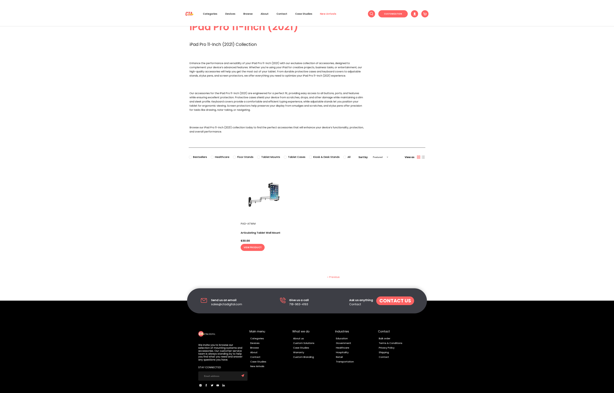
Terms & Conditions (390, 343)
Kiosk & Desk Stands (326, 157)
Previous (334, 277)
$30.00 (245, 240)
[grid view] (418, 157)
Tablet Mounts (270, 157)
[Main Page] (189, 14)
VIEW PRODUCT (253, 247)
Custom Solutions (303, 343)
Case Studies (303, 13)
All (348, 157)
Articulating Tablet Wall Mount (260, 233)
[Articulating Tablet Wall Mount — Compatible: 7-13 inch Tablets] (267, 194)
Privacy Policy (386, 347)
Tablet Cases (296, 157)
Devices (230, 13)
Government (343, 343)
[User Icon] (414, 13)
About (264, 13)
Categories (210, 13)
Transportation (345, 361)
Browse (248, 13)
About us (298, 338)
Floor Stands (245, 157)
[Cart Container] (425, 13)
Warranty (298, 352)
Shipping (384, 352)
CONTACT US (395, 300)
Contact (281, 13)
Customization (393, 13)
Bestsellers (200, 157)
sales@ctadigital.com (226, 304)
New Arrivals (328, 13)
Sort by (363, 157)
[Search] (371, 13)
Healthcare (222, 157)
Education (342, 338)
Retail (339, 357)
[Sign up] (243, 376)
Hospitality (342, 352)
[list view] (423, 157)
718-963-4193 (298, 304)
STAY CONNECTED (209, 367)
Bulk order (384, 338)
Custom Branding (303, 357)
